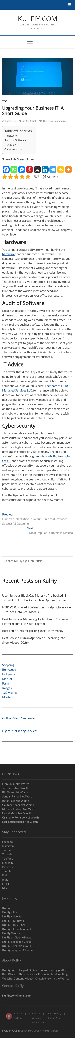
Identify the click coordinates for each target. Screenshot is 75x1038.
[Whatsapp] (13, 167)
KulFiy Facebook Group (17, 941)
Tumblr (6, 871)
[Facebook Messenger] (21, 167)
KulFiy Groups (11, 933)
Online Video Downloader (19, 718)
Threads (7, 854)
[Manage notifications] (9, 1016)
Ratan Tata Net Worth (15, 800)
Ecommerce (60, 120)
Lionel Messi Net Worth (17, 813)
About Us (17, 1013)
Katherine (10, 120)
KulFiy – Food (11, 912)
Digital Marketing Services (20, 731)
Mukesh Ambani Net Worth (19, 809)
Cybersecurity (13, 149)
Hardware (10, 135)
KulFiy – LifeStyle (13, 920)
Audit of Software (15, 140)
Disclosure (36, 1018)
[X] (37, 167)
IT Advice (10, 144)
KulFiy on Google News (16, 937)
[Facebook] (6, 167)
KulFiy (6, 908)
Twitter (6, 850)
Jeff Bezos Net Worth (15, 788)
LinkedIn (7, 862)
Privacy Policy (54, 1013)
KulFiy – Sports (11, 916)
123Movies (9, 692)
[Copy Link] (60, 167)
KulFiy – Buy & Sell (14, 924)
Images (7, 688)
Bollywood (9, 669)
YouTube (7, 858)
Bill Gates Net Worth (15, 792)
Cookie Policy (54, 1018)
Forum (6, 683)
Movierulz (9, 697)
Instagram (8, 846)
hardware (8, 254)
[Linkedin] (45, 167)
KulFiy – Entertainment (16, 929)
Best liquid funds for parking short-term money (32, 630)
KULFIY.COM (37, 19)
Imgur (6, 879)
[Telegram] (52, 167)
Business (48, 120)
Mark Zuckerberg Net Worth (20, 821)
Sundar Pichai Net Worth (17, 796)
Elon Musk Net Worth (15, 783)
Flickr (5, 883)
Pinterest (8, 867)
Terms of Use (37, 1022)
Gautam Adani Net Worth (18, 804)
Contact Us (34, 1013)
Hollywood (9, 674)
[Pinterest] (29, 167)
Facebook (8, 841)
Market (7, 679)
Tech (5, 101)
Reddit (6, 875)
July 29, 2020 (28, 120)
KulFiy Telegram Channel (17, 950)
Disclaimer (18, 1018)
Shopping (8, 665)
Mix (4, 888)
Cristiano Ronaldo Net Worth (20, 817)
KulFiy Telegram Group (16, 945)
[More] (68, 167)
